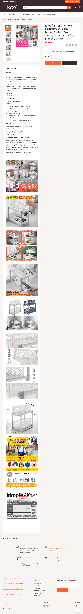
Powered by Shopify (8, 608)
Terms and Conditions (39, 590)
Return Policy (37, 595)
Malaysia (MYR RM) (8, 603)
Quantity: (47, 56)
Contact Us (37, 588)
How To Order (51, 14)
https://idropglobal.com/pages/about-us (13, 583)
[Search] (69, 7)
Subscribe (62, 590)
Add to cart (53, 62)
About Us (36, 585)
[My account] (75, 7)
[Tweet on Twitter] (73, 45)
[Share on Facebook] (67, 45)
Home (4, 14)
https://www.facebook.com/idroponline (13, 588)
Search (36, 578)
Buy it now (70, 62)
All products (10, 19)
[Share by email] (76, 45)
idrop (47, 45)
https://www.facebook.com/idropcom (13, 594)
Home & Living (13, 14)
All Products (37, 580)
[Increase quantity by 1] (63, 56)
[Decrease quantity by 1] (53, 56)
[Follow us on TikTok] (47, 606)
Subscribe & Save (73, 1)
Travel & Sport (41, 14)
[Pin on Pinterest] (70, 45)
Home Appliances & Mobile (27, 14)
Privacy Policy (37, 593)
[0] (78, 8)
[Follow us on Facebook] (44, 606)
